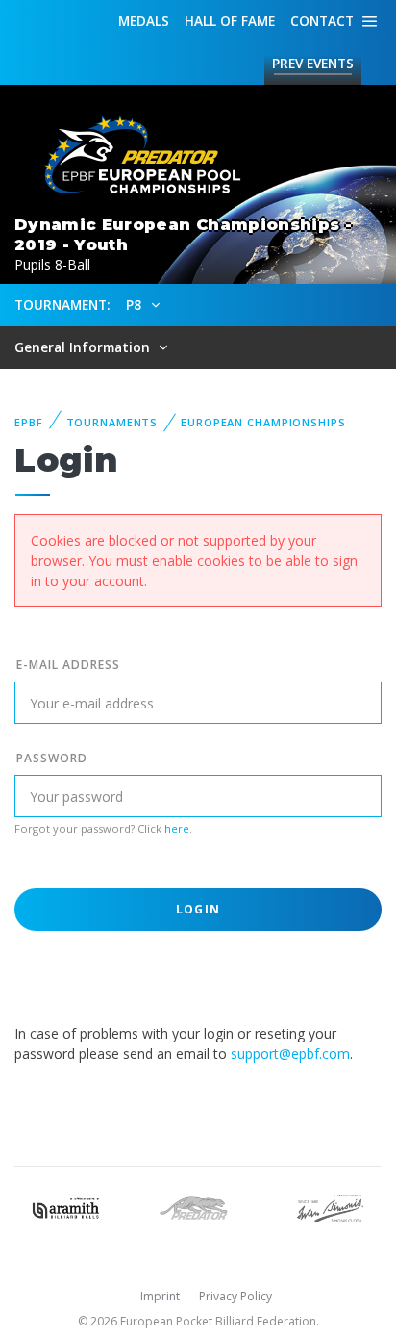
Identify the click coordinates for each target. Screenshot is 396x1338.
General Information (84, 347)
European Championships (263, 422)
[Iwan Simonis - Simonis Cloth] (330, 1206)
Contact (322, 21)
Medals (143, 21)
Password (51, 758)
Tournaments (112, 422)
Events (313, 63)
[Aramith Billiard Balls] (65, 1206)
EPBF (28, 422)
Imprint (160, 1296)
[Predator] (197, 1206)
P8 (135, 305)
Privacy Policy (235, 1296)
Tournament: (62, 305)
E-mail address (67, 664)
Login (198, 909)
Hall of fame (230, 21)
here (176, 828)
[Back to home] (134, 155)
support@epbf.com (290, 1053)
